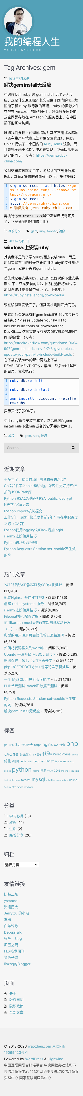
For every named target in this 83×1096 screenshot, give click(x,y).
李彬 (7, 919)
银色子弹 (11, 957)
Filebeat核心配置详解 (21, 616)
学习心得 (16, 816)
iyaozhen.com (39, 1046)
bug (36, 761)
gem (34, 231)
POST (50, 761)
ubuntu (73, 780)
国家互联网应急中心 (35, 1078)
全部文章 (16, 1012)
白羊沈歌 (11, 926)
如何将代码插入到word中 (24, 648)
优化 (7, 761)
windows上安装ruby (26, 247)
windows (28, 787)
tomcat (26, 780)
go (6, 745)
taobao (52, 231)
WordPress (62, 754)
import (58, 761)
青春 (39, 754)
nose (17, 780)
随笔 (43, 770)
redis (23, 761)
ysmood (10, 900)
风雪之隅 (11, 945)
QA (56, 745)
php (72, 743)
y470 (50, 770)
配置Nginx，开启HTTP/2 (24, 597)
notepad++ (62, 780)
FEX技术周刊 (14, 951)
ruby (42, 231)
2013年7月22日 (19, 78)
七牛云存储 (11, 754)
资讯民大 (27, 745)
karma (36, 770)
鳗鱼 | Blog (13, 938)
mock (20, 787)
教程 (11, 435)
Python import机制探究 (23, 511)
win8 (11, 745)
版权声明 (16, 999)
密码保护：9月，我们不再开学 (28, 660)
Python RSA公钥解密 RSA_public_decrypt (38, 498)
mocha (64, 770)
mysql (38, 779)
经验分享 (14, 231)
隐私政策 (16, 1006)
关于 (12, 993)
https (37, 745)
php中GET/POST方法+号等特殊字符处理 (36, 667)
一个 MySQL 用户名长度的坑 (27, 679)
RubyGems (53, 144)
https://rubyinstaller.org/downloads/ (34, 295)
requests (74, 770)
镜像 (62, 231)
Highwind (55, 1059)
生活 (12, 828)
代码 (47, 754)
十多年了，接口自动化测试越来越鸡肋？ (36, 479)
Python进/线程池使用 (21, 542)
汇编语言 (50, 780)
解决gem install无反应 (27, 85)
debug (75, 754)
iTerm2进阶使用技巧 (20, 536)
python (22, 769)
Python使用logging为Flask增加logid (33, 530)
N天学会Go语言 (16, 504)
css (72, 761)
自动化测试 (25, 754)
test (6, 780)
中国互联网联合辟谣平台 (23, 1065)
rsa (34, 754)
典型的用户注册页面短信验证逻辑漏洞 (34, 635)
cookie (7, 770)
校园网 (15, 761)
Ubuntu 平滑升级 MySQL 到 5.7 (29, 654)
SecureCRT (10, 787)
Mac (30, 761)
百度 (11, 780)
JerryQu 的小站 (16, 913)
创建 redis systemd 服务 (24, 603)
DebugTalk (13, 932)
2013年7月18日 (18, 241)
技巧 (44, 435)
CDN (57, 770)
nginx (47, 744)
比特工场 (11, 894)
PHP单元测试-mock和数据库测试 (30, 686)
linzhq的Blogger (17, 964)
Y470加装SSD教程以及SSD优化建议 (33, 585)
